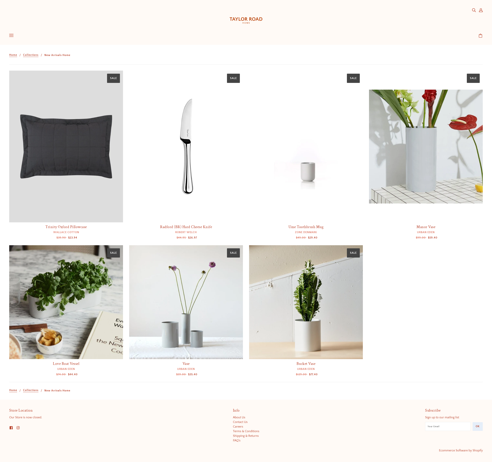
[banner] (246, 17)
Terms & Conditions (246, 431)
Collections (30, 55)
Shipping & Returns (246, 436)
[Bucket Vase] (306, 302)
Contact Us (240, 422)
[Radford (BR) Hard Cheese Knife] (186, 146)
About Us (239, 417)
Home (13, 55)
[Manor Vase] (426, 146)
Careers (238, 426)
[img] (473, 10)
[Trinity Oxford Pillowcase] (66, 146)
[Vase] (186, 302)
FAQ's (236, 440)
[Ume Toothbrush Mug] (306, 146)
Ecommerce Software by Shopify (461, 450)
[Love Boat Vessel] (66, 302)
